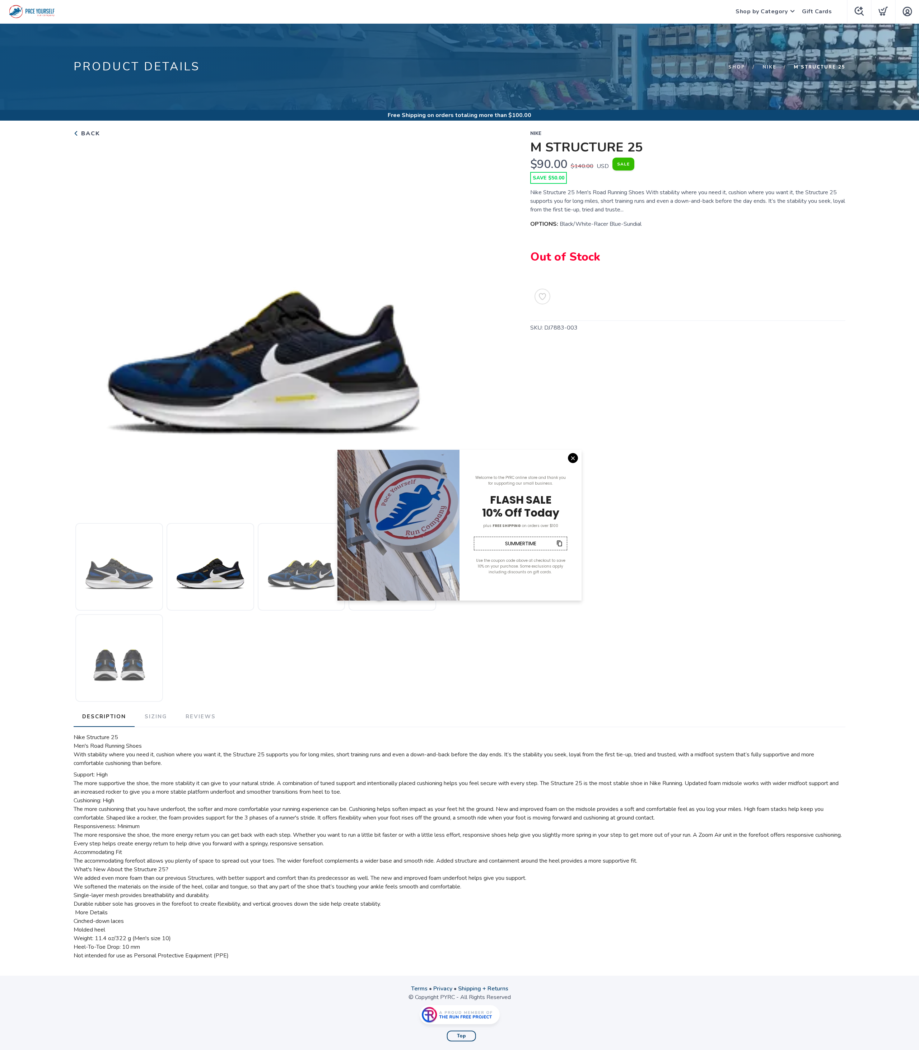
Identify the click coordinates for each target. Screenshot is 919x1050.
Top (461, 1036)
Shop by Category (762, 11)
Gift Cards (817, 11)
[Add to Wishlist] (542, 296)
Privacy (442, 989)
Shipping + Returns (483, 989)
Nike (769, 67)
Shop (736, 67)
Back (89, 133)
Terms (419, 989)
